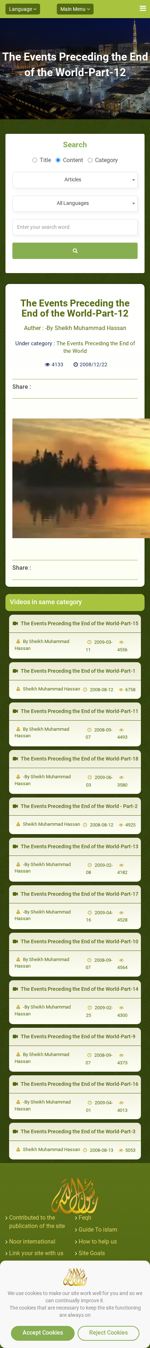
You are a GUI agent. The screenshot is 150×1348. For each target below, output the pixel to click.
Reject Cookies (108, 1332)
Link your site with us (36, 1253)
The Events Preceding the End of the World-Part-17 (79, 894)
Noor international (32, 1241)
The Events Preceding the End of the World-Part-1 (77, 671)
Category (106, 160)
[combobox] (75, 180)
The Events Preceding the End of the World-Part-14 (79, 989)
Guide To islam (98, 1229)
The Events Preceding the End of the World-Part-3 (77, 1131)
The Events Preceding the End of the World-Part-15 (79, 623)
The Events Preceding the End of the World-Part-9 (77, 1036)
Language (21, 9)
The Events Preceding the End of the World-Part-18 (79, 759)
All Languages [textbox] (73, 203)
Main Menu (73, 9)
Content (73, 160)
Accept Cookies (43, 1332)
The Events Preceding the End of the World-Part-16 (79, 1084)
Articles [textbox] (72, 179)
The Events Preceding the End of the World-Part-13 (79, 846)
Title (45, 160)
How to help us (98, 1241)
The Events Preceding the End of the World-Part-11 (79, 711)
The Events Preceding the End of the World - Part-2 (79, 806)
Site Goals (92, 1253)
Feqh (85, 1217)
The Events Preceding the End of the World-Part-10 (79, 941)
